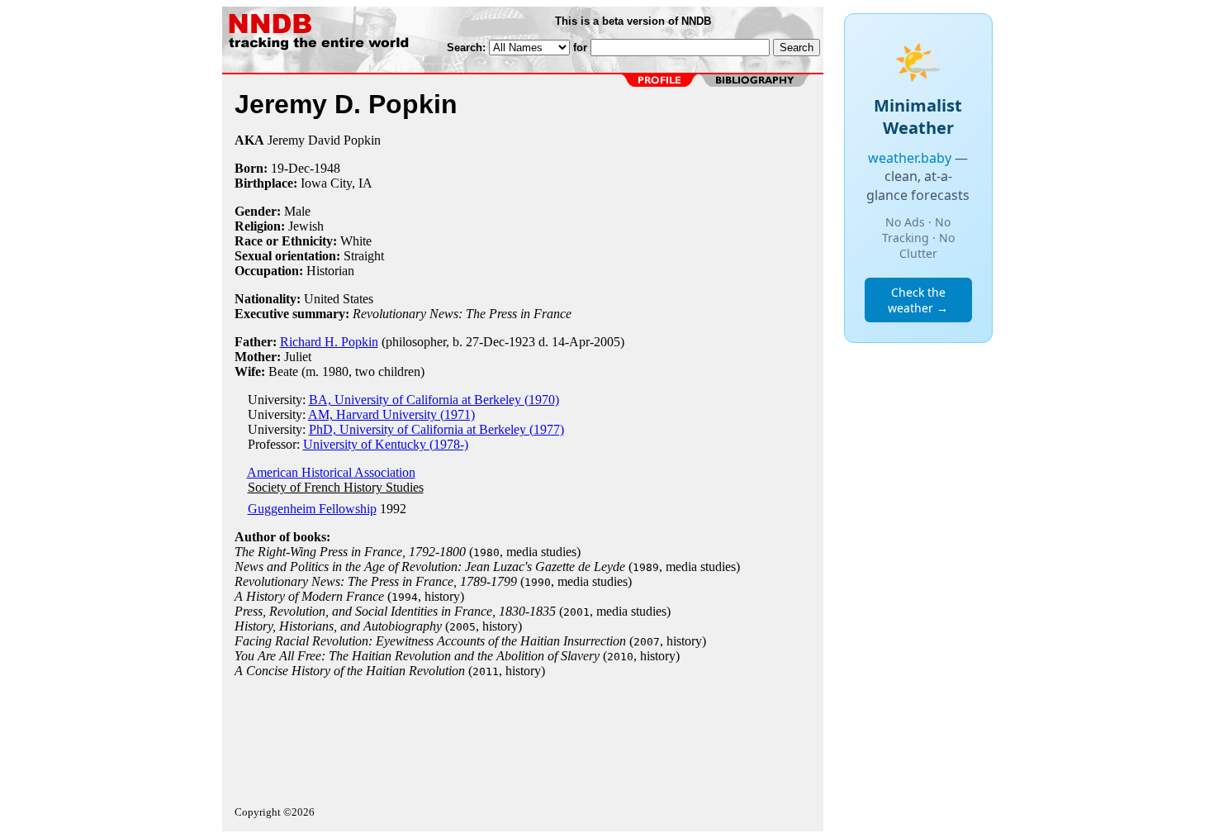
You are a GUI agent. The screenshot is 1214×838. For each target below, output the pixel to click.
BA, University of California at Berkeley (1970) (434, 400)
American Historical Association (331, 472)
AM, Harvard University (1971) (391, 414)
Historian (330, 271)
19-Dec (290, 168)
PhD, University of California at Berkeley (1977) (436, 429)
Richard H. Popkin (329, 342)
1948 (327, 168)
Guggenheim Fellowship (312, 509)
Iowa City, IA (336, 183)
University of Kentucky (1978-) (385, 444)
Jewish (306, 226)
